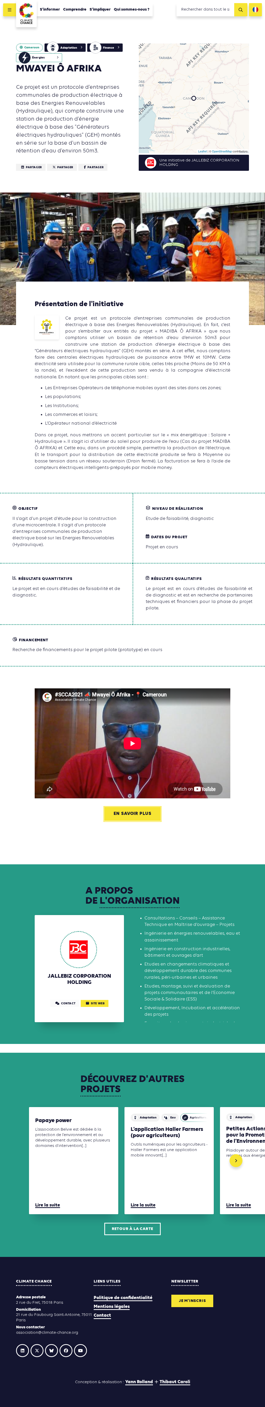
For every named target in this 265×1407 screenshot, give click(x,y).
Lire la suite (47, 1205)
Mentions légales (112, 1306)
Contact (102, 1315)
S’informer (50, 9)
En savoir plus (132, 813)
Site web (98, 1003)
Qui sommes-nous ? (132, 9)
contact (68, 1003)
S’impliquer (100, 9)
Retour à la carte (132, 1229)
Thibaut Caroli (175, 1382)
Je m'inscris (192, 1300)
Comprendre (74, 9)
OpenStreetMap (222, 151)
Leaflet (202, 151)
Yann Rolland (139, 1382)
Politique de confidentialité (123, 1298)
